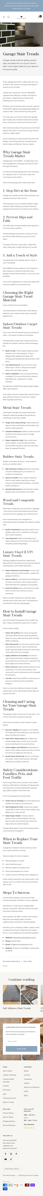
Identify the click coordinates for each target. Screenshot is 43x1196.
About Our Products (31, 1087)
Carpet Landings (9, 1075)
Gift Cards (6, 1090)
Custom (6, 1086)
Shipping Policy (9, 1121)
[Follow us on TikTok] (11, 1159)
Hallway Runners (9, 1098)
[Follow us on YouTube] (5, 1159)
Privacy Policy (8, 1113)
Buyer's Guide (8, 1102)
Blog (26, 1095)
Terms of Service (9, 1125)
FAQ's (26, 1091)
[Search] (8, 17)
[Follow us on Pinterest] (16, 1154)
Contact (27, 1075)
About (26, 1071)
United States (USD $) (11, 1169)
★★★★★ (29, 1127)
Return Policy (8, 1117)
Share (5, 966)
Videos (26, 1083)
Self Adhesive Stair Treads (16, 1008)
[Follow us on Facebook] (5, 1154)
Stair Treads (7, 1071)
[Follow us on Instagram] (11, 1154)
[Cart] (39, 17)
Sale (4, 1094)
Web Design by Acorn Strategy (29, 1175)
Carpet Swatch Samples (8, 1080)
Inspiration (28, 1079)
